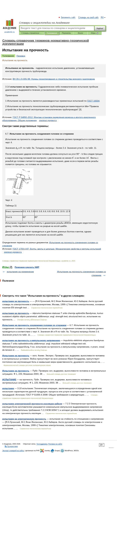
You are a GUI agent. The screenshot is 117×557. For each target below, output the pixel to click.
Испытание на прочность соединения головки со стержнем (34, 325)
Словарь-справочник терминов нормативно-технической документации (31, 33)
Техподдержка (41, 444)
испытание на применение (20, 271)
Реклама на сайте (55, 444)
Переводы (66, 33)
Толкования (52, 33)
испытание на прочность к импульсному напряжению (31, 340)
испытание (8, 388)
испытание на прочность (15, 301)
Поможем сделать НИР (27, 267)
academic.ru (9, 32)
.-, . (57, 249)
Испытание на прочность (15, 355)
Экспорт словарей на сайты (13, 450)
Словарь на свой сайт (88, 17)
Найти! (100, 28)
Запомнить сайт (68, 17)
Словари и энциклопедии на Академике (44, 22)
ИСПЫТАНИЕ (9, 379)
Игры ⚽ (94, 33)
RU (102, 17)
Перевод (20, 56)
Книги (80, 33)
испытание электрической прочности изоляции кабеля (32, 403)
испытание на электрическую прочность (24, 419)
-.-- (54, 79)
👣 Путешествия (11, 446)
